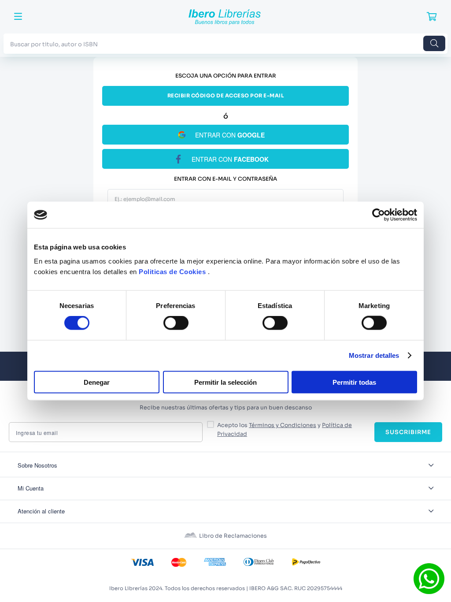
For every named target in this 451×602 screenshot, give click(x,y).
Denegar (97, 382)
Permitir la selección (225, 382)
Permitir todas (354, 382)
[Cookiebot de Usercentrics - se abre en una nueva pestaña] (378, 215)
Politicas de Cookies (172, 271)
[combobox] (225, 43)
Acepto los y (284, 430)
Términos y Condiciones (282, 425)
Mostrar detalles (374, 355)
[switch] (176, 323)
